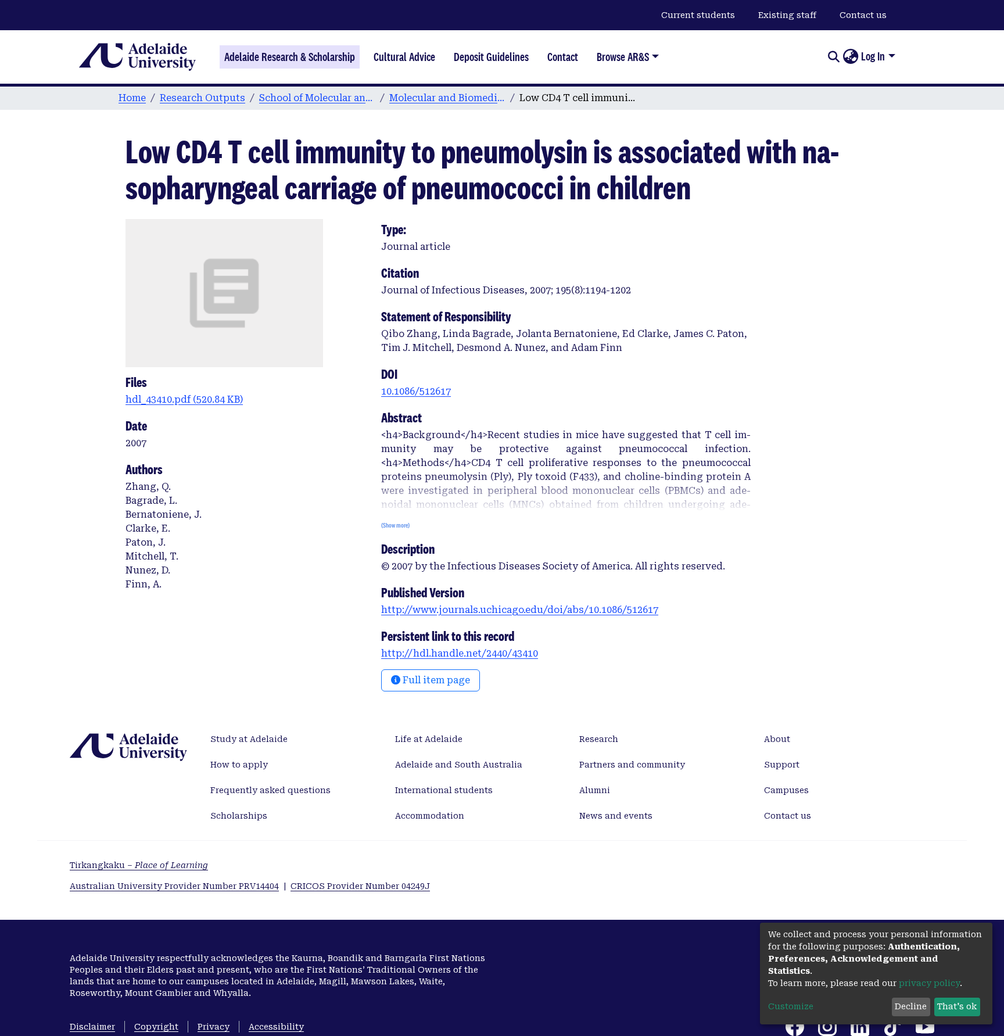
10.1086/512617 (416, 391)
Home (132, 97)
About (777, 739)
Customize (790, 1006)
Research (598, 739)
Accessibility (276, 1026)
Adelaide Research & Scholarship (289, 57)
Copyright (156, 1026)
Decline (911, 1006)
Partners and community (632, 764)
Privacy (214, 1026)
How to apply (239, 764)
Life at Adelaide (428, 739)
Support (781, 764)
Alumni (594, 790)
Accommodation (429, 815)
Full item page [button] (435, 680)
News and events (615, 815)
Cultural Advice (404, 57)
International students (444, 790)
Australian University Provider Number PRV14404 (174, 886)
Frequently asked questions (270, 790)
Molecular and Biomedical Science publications (447, 97)
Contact (562, 57)
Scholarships (238, 815)
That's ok (957, 1006)
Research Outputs (202, 97)
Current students (698, 15)
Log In (873, 56)
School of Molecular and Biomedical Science (317, 97)
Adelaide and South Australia (458, 764)
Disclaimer (92, 1026)
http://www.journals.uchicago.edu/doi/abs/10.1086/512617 (519, 609)
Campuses (786, 790)
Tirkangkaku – (139, 865)
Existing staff (787, 15)
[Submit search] (833, 57)
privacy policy (929, 983)
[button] (850, 57)
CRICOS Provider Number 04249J (360, 886)
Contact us (863, 15)
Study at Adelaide (249, 739)
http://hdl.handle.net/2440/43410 (459, 653)
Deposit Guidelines (491, 57)
